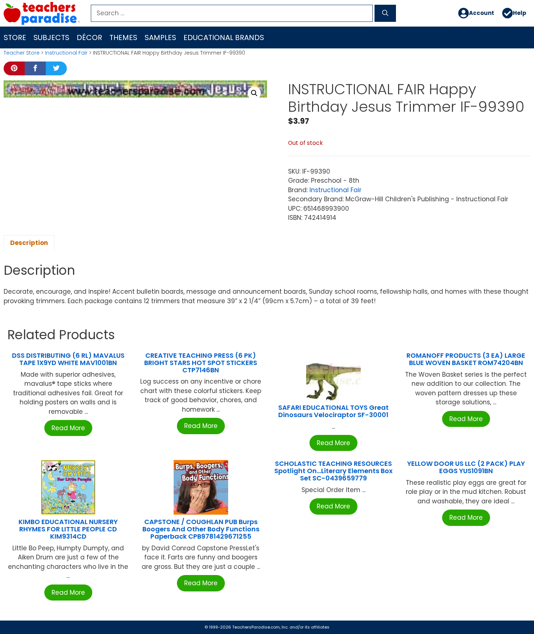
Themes (123, 37)
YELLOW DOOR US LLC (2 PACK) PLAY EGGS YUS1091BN (466, 467)
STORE (15, 37)
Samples (160, 37)
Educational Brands (223, 37)
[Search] (385, 13)
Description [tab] (29, 242)
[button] (254, 93)
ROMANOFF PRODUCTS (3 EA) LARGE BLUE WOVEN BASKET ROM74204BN (465, 359)
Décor (89, 37)
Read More (68, 428)
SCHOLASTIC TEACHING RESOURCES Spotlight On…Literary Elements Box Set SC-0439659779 (333, 471)
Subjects (51, 37)
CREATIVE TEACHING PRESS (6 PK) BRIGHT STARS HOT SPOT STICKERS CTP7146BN (200, 363)
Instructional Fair (66, 52)
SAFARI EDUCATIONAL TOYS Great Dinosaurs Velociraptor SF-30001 (333, 411)
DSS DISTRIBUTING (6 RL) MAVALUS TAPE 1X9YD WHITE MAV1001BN (68, 359)
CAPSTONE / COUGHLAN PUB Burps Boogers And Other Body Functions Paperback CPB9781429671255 (200, 529)
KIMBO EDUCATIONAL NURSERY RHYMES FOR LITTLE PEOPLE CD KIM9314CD (68, 529)
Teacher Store (22, 52)
